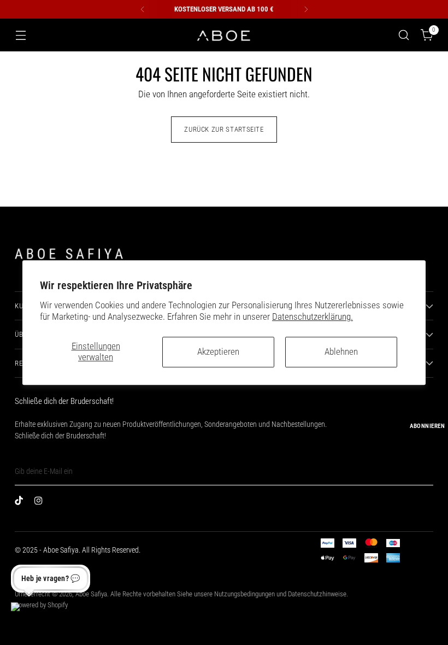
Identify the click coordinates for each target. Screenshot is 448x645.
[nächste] (306, 9)
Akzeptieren (218, 352)
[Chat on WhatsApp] (24, 615)
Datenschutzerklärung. (312, 317)
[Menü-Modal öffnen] (20, 35)
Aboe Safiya (91, 594)
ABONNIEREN (427, 426)
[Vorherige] (143, 9)
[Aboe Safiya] (224, 35)
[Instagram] (41, 502)
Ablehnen (341, 352)
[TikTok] (21, 502)
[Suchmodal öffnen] (404, 35)
